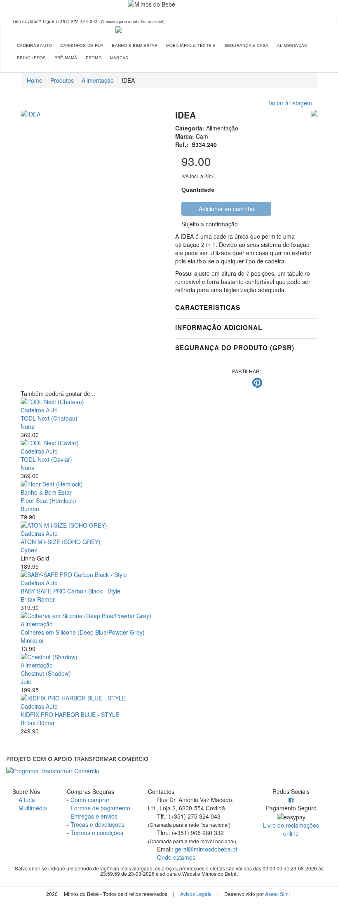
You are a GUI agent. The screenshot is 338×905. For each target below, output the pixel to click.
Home (34, 80)
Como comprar (90, 800)
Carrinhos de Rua (81, 45)
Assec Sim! (277, 893)
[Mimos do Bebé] (169, 29)
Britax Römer (38, 599)
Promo (94, 58)
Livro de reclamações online (291, 829)
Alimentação (292, 45)
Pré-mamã (65, 58)
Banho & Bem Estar (46, 492)
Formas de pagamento (100, 808)
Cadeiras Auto (34, 45)
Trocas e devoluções (97, 824)
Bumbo (30, 509)
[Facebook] (291, 800)
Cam (202, 136)
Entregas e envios (93, 816)
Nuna (28, 426)
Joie (26, 681)
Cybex (29, 550)
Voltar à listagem (290, 103)
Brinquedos (31, 58)
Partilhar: (246, 371)
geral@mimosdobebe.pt (206, 849)
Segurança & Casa (246, 45)
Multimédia (32, 808)
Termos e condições (96, 832)
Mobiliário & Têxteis (191, 45)
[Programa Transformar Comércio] (169, 771)
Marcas (119, 58)
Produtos (62, 80)
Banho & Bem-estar (134, 45)
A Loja (26, 800)
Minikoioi (32, 640)
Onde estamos (175, 857)
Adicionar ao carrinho (226, 209)
